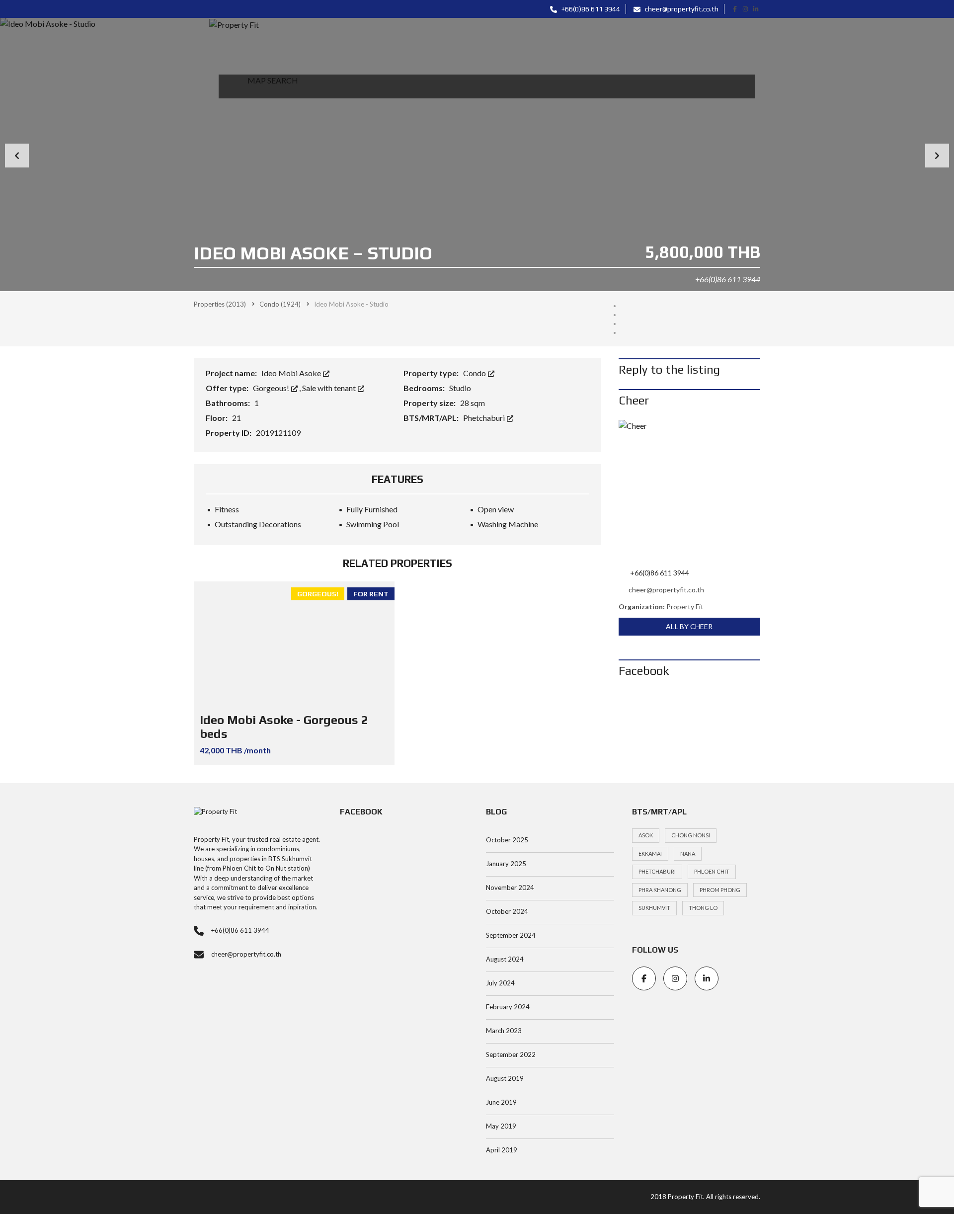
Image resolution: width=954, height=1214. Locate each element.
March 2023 (504, 1031)
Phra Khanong (659, 890)
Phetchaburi (484, 417)
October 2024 (507, 911)
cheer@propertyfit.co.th (680, 9)
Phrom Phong (720, 890)
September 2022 (511, 1054)
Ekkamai (650, 853)
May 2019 (501, 1126)
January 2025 (506, 864)
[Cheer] (689, 491)
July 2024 (500, 983)
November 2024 (510, 887)
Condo (475, 373)
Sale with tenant (329, 388)
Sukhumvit (654, 907)
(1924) (280, 304)
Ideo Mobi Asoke (291, 373)
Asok (645, 835)
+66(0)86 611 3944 (590, 9)
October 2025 (507, 840)
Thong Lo (703, 907)
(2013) (220, 304)
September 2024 (511, 935)
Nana (687, 853)
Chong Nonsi (690, 835)
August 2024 (505, 959)
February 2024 (508, 1007)
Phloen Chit (711, 871)
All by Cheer (689, 626)
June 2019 (501, 1102)
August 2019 (505, 1078)
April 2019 (501, 1150)
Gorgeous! (272, 388)
